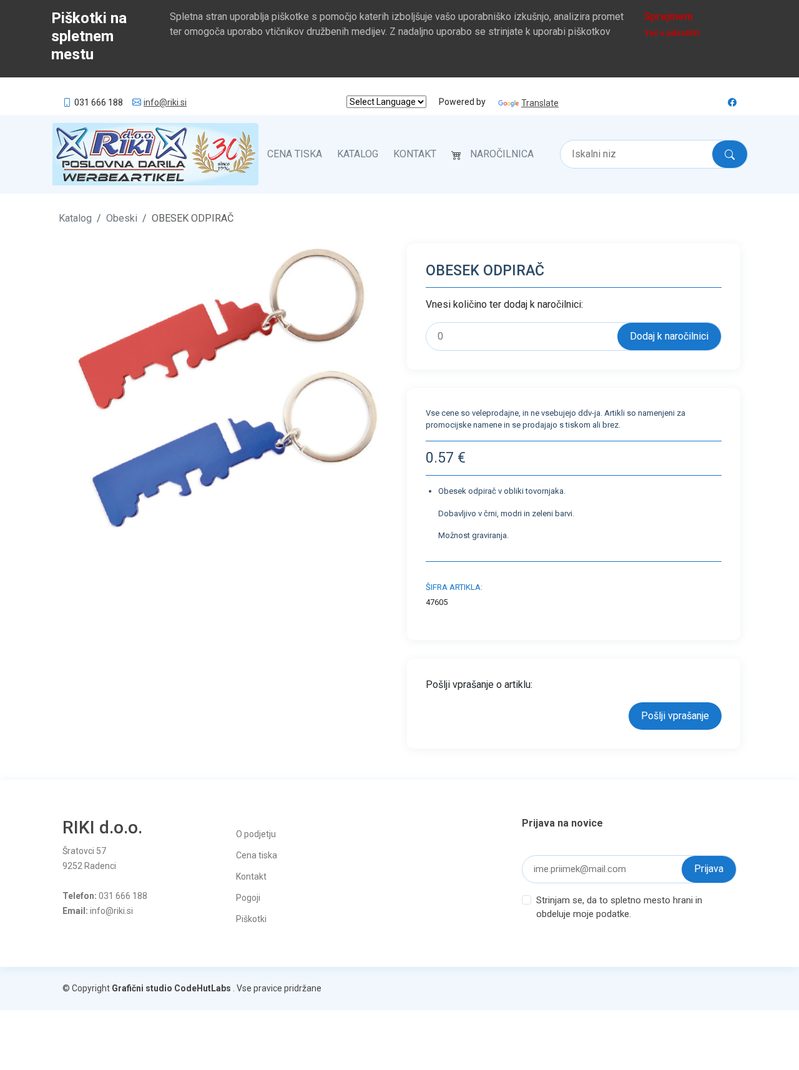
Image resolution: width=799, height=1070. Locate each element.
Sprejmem (668, 16)
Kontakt (414, 154)
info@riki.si (165, 102)
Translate (540, 103)
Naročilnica (502, 154)
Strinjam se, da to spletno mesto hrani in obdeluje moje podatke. (619, 907)
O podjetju (256, 834)
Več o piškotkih (671, 33)
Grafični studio (142, 988)
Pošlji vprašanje (675, 716)
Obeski (121, 218)
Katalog (357, 154)
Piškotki (251, 919)
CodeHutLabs (202, 988)
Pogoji (248, 897)
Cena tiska (294, 154)
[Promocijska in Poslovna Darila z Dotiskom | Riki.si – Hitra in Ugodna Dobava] (155, 154)
